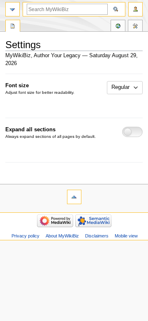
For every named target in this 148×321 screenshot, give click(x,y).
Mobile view (126, 235)
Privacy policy (25, 235)
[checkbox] (132, 132)
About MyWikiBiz (62, 235)
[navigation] (12, 9)
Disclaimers (97, 235)
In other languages (118, 26)
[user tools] (135, 9)
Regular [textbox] (120, 87)
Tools (135, 26)
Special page (13, 26)
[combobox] (125, 87)
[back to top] (74, 197)
